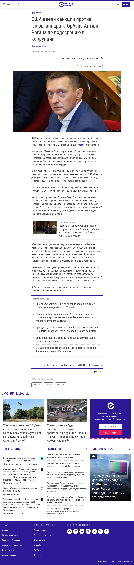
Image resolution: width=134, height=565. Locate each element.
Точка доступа (40, 530)
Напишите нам (8, 550)
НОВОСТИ (54, 449)
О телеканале (8, 530)
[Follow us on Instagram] (88, 531)
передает (79, 144)
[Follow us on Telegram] (94, 531)
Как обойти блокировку (12, 540)
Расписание (39, 555)
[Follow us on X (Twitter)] (75, 531)
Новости (36, 13)
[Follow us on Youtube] (81, 531)
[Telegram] (118, 4)
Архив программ (9, 555)
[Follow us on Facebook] (69, 531)
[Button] (68, 58)
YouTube (37, 550)
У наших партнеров (42, 535)
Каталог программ (10, 535)
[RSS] (100, 531)
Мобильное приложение (12, 545)
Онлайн (37, 545)
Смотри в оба (101, 449)
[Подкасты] (106, 531)
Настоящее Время (39, 46)
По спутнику (39, 540)
